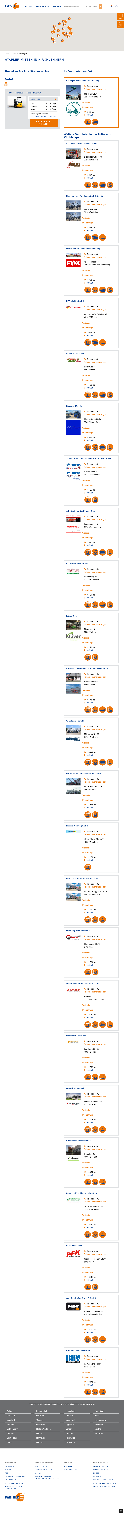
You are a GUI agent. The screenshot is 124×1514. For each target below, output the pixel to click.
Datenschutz (10, 1480)
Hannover (40, 1438)
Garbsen (40, 1416)
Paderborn (99, 1411)
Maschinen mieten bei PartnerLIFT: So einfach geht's (47, 1478)
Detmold (10, 1434)
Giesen (39, 1420)
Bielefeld (11, 1420)
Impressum (9, 1466)
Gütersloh (40, 1425)
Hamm (39, 1434)
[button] (63, 28)
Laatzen (69, 1416)
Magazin (57, 6)
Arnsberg (11, 1416)
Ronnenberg (100, 1420)
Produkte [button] (27, 6)
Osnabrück (70, 1443)
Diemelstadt (12, 1438)
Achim (9, 1411)
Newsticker (68, 1466)
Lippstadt (70, 1425)
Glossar (38, 1473)
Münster (69, 1434)
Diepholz (11, 1443)
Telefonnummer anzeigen (95, 89)
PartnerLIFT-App (70, 1470)
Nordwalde (70, 1438)
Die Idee (96, 1473)
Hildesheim (71, 1411)
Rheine (98, 1416)
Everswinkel (41, 1411)
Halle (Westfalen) (43, 1429)
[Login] (116, 6)
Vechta (98, 1429)
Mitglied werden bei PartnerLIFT (106, 1483)
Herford (39, 1443)
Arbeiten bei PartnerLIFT (14, 1483)
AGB (6, 1473)
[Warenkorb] (111, 6)
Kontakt (8, 1470)
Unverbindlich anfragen (43, 123)
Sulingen (99, 1425)
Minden (69, 1429)
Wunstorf (99, 1434)
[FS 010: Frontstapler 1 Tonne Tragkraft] (17, 102)
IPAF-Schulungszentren (103, 1480)
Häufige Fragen (41, 1466)
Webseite (86, 103)
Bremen (10, 1425)
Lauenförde (71, 1420)
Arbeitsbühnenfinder (43, 1470)
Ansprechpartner (100, 1470)
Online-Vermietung (100, 1466)
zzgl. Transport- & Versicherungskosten (43, 116)
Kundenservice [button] (42, 6)
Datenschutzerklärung (14, 1476)
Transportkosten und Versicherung (14, 1488)
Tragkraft (9, 78)
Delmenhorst (12, 1429)
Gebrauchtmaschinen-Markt (104, 1487)
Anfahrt (90, 115)
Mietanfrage (87, 107)
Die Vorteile (97, 1476)
